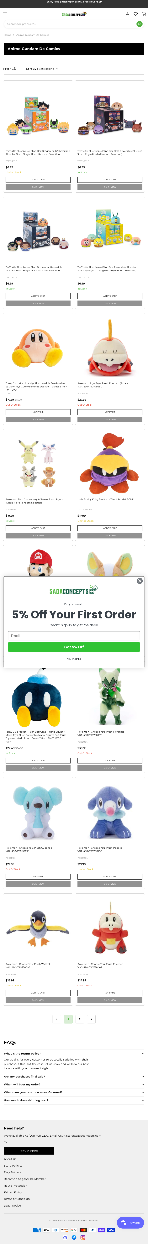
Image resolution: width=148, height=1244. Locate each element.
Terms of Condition (17, 1199)
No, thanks (74, 659)
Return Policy (13, 1192)
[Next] (91, 1019)
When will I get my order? (22, 1084)
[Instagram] (83, 1237)
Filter (7, 68)
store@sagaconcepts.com (83, 1135)
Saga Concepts (66, 1220)
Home (7, 34)
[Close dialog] (140, 581)
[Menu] (5, 14)
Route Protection (15, 1185)
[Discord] (65, 1237)
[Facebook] (74, 1237)
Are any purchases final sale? (24, 1076)
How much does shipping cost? (26, 1100)
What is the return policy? (22, 1053)
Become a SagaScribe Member (25, 1179)
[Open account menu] (127, 14)
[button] (42, 69)
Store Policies (13, 1165)
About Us (10, 1159)
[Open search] (139, 24)
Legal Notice (12, 1205)
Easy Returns (12, 1172)
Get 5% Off (74, 646)
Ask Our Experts (29, 1150)
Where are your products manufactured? (33, 1092)
